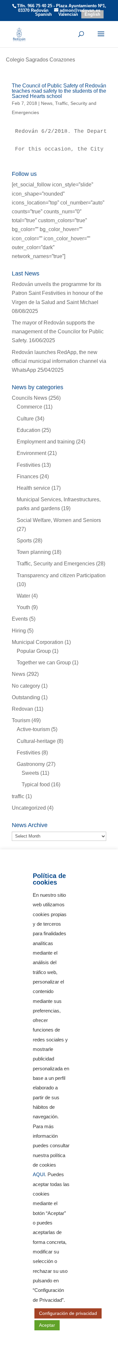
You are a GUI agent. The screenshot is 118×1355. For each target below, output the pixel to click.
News (46, 103)
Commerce (29, 407)
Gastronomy (31, 764)
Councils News (29, 398)
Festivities (28, 465)
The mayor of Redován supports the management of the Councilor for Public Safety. (58, 331)
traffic (18, 796)
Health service (33, 488)
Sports (24, 540)
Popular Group (34, 651)
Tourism (21, 720)
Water (23, 596)
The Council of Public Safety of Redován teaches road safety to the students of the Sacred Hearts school (59, 91)
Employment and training (46, 441)
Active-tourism (33, 729)
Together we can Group (44, 662)
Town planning (34, 552)
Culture (25, 418)
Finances (27, 476)
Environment (31, 453)
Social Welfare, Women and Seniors (59, 520)
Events (20, 619)
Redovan (22, 709)
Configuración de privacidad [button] (68, 1313)
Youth (23, 607)
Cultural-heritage (36, 741)
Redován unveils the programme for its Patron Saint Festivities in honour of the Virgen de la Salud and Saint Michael (57, 293)
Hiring (19, 630)
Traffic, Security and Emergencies (56, 563)
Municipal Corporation (37, 642)
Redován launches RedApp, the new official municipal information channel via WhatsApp (59, 361)
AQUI (39, 1174)
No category (26, 686)
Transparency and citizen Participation (61, 575)
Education (28, 430)
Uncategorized (29, 808)
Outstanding (26, 697)
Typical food (36, 784)
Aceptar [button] (47, 1325)
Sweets (30, 773)
